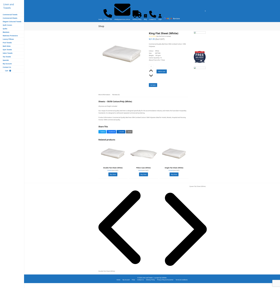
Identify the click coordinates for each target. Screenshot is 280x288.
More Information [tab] (104, 95)
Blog (145, 19)
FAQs (133, 280)
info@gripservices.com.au (122, 19)
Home (100, 19)
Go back (153, 85)
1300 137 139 (107, 19)
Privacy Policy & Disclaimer (165, 280)
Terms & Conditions (182, 280)
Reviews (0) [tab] (116, 95)
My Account (126, 280)
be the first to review (163, 36)
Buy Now (113, 174)
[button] (102, 131)
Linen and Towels (147, 278)
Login (160, 19)
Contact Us (152, 19)
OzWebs (164, 278)
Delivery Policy (137, 19)
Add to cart (161, 71)
